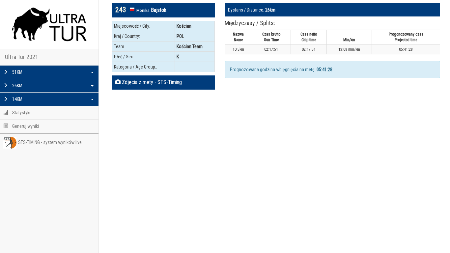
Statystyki (20, 112)
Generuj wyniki (25, 126)
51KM (16, 72)
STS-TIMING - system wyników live (50, 142)
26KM (16, 85)
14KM (16, 99)
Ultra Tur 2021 (21, 56)
